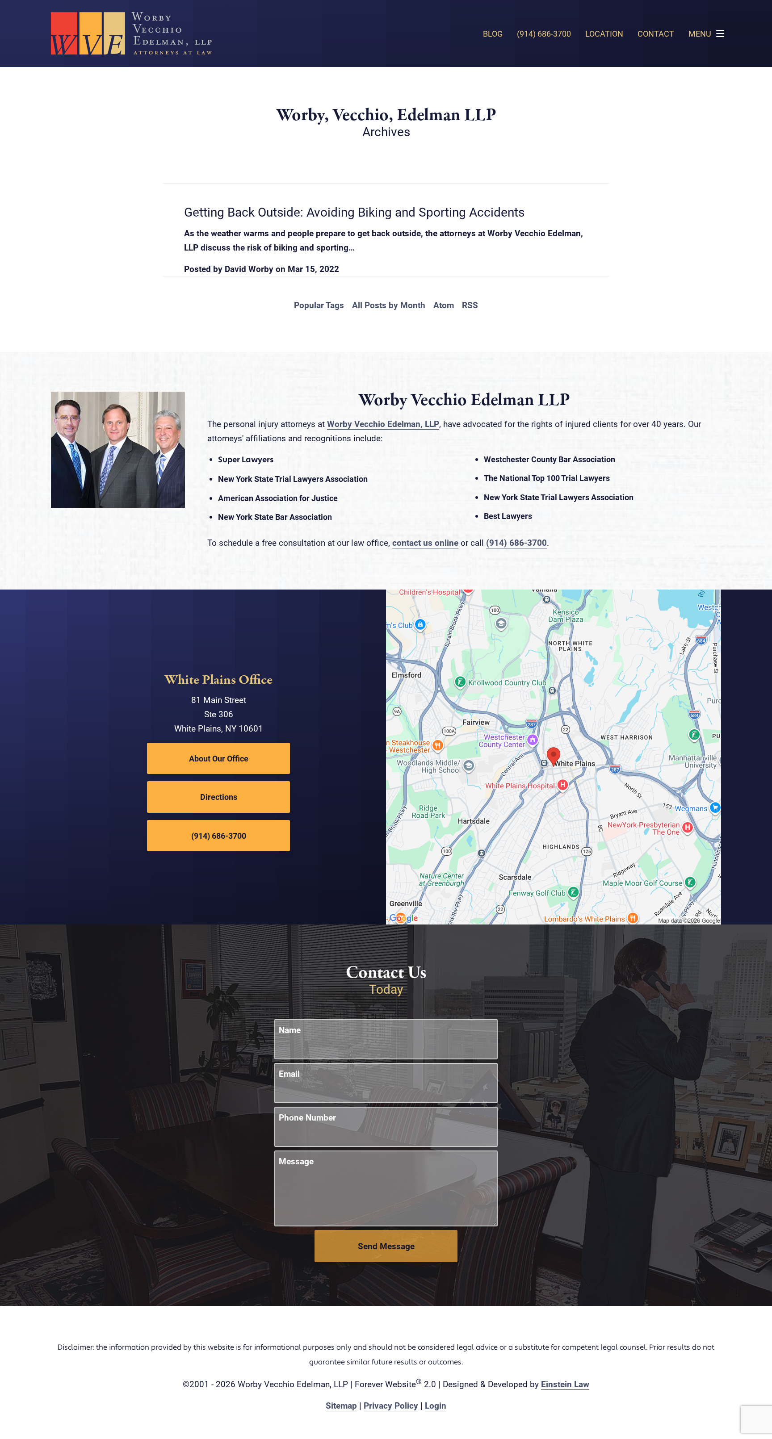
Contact (656, 33)
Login (435, 1405)
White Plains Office (218, 680)
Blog (493, 33)
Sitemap (341, 1405)
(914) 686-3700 (516, 542)
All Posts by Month (388, 304)
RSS (470, 304)
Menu (699, 33)
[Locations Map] (553, 755)
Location (604, 33)
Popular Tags (319, 304)
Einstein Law (565, 1383)
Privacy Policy (391, 1405)
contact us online (425, 542)
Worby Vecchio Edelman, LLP (383, 423)
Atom (443, 304)
